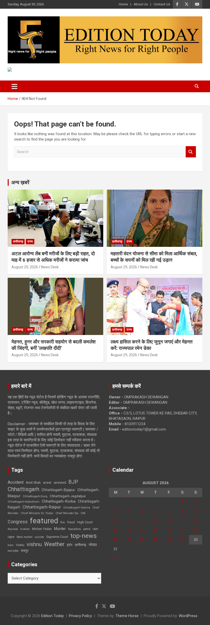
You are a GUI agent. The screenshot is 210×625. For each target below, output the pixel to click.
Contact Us (162, 4)
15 (182, 520)
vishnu (34, 544)
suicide (39, 537)
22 (182, 530)
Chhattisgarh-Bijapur (58, 490)
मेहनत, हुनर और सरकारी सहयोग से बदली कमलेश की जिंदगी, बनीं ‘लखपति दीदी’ (54, 345)
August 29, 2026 (25, 267)
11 (129, 520)
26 (142, 539)
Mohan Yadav (42, 529)
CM (83, 513)
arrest (47, 482)
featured (44, 520)
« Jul (113, 558)
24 (115, 539)
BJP (73, 482)
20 (155, 530)
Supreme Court (57, 537)
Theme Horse (127, 616)
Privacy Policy (80, 616)
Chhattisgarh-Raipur (42, 507)
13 (155, 520)
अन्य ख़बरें (20, 182)
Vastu (20, 545)
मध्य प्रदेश (13, 551)
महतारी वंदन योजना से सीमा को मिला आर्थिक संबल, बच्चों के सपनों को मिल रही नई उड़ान (154, 257)
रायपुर (24, 551)
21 (169, 530)
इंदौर (69, 545)
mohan (25, 529)
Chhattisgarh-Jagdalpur (68, 496)
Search (191, 152)
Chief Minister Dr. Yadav (37, 513)
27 (155, 539)
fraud (71, 522)
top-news (83, 535)
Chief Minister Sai (67, 513)
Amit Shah (33, 482)
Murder (60, 528)
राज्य (30, 241)
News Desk (50, 267)
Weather (54, 544)
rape (11, 537)
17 (115, 530)
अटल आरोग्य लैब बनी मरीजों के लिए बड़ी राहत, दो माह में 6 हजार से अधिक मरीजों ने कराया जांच (53, 257)
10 (115, 520)
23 (196, 530)
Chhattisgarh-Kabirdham (23, 501)
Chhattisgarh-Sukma (76, 507)
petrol (86, 529)
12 (142, 520)
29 (182, 539)
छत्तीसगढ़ (18, 241)
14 (169, 520)
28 (169, 539)
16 (196, 520)
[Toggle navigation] (14, 86)
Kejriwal (13, 529)
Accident (16, 482)
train (11, 545)
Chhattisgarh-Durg (35, 496)
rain (95, 529)
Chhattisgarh (23, 489)
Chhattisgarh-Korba (59, 501)
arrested (60, 482)
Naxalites (74, 529)
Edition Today (52, 616)
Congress (18, 521)
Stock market (24, 537)
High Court (85, 522)
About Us (141, 4)
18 (129, 530)
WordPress (188, 616)
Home (123, 4)
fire (62, 522)
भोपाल (93, 544)
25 (129, 539)
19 (142, 530)
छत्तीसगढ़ (80, 545)
